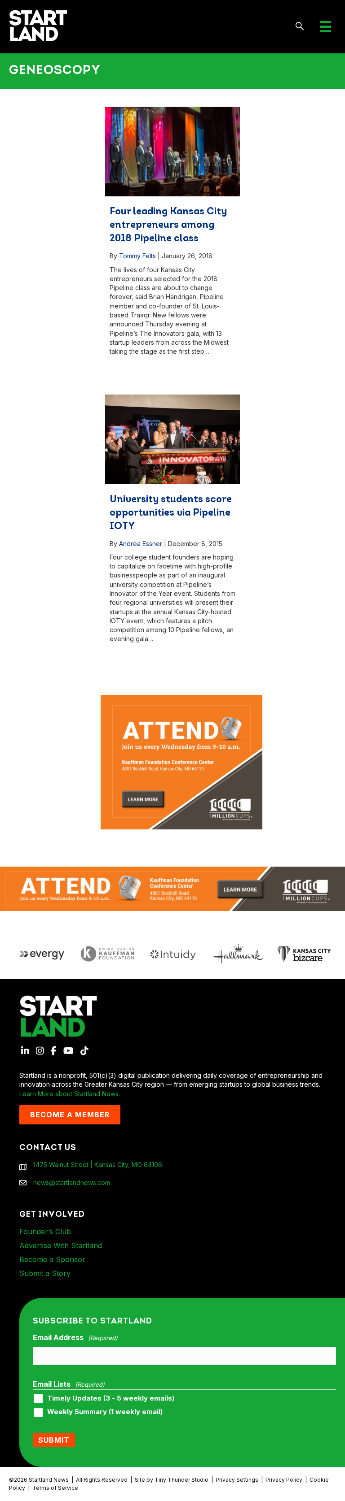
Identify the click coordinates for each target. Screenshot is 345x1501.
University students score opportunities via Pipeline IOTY (171, 513)
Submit (54, 1440)
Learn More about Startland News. (69, 1094)
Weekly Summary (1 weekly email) (105, 1412)
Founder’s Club (45, 1231)
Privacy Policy (283, 1479)
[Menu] (325, 26)
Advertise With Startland (60, 1245)
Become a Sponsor (52, 1259)
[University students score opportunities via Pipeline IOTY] (172, 439)
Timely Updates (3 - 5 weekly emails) (110, 1398)
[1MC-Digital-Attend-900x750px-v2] (181, 699)
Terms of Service (55, 1487)
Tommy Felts (137, 256)
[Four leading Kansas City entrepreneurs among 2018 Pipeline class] (172, 151)
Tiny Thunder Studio (181, 1479)
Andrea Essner (140, 543)
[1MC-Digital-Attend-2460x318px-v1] (172, 888)
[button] (300, 27)
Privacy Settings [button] (237, 1479)
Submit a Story (45, 1273)
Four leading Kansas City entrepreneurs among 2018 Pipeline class (168, 225)
